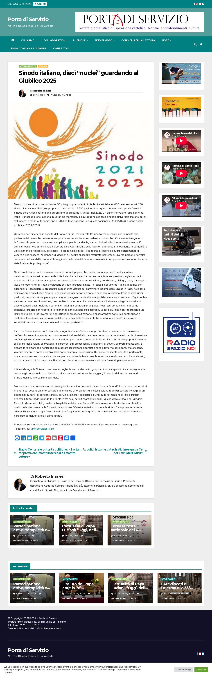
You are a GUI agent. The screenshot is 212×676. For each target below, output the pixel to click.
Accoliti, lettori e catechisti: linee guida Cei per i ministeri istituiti (113, 451)
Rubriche (79, 40)
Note (166, 40)
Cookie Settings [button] (183, 669)
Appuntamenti (70, 579)
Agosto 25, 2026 (174, 593)
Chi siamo (28, 40)
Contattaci (61, 48)
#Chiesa (55, 94)
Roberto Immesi (42, 90)
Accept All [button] (201, 669)
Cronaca (43, 66)
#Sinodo (67, 94)
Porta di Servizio (28, 19)
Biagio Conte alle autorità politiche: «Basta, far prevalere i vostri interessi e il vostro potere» (48, 453)
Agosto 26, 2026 (26, 593)
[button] (195, 44)
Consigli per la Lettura (138, 40)
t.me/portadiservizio (42, 428)
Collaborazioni (54, 40)
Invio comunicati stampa (28, 48)
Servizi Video (104, 40)
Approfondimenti (28, 66)
